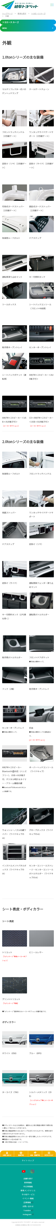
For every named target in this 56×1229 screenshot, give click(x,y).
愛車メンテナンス (28, 1191)
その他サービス (28, 1194)
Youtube (27, 1210)
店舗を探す (28, 1179)
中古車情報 (28, 1187)
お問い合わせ (28, 1206)
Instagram (27, 1214)
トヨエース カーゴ (10, 22)
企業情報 (27, 1202)
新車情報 (28, 1183)
